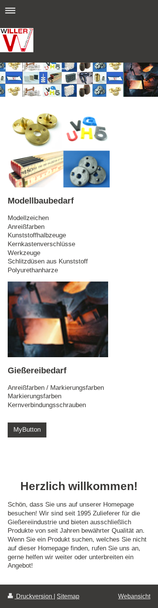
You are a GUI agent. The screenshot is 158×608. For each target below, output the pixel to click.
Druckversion (34, 596)
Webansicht (134, 596)
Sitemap (68, 596)
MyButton (27, 429)
